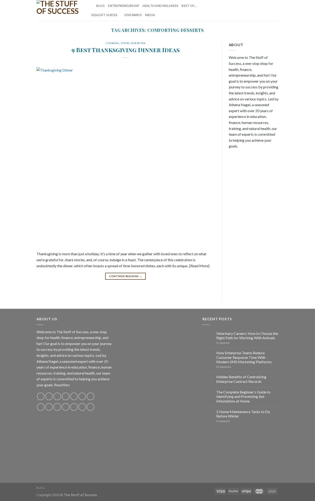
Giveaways (133, 15)
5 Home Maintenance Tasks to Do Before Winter (243, 413)
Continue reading (125, 276)
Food (125, 43)
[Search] (91, 5)
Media (150, 15)
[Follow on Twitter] (251, 10)
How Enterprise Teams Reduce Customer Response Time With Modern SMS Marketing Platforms (244, 357)
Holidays (138, 43)
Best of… (188, 6)
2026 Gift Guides (104, 15)
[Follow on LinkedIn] (269, 10)
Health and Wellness (160, 6)
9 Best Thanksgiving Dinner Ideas (125, 50)
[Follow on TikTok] (245, 10)
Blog (100, 6)
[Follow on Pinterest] (263, 10)
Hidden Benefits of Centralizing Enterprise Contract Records (241, 379)
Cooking (112, 43)
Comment (223, 342)
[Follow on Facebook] (233, 10)
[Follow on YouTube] (275, 10)
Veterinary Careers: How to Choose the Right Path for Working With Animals (247, 335)
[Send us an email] (257, 10)
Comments (223, 366)
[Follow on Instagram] (239, 10)
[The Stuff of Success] (59, 10)
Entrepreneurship (123, 6)
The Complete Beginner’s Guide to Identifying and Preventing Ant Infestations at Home (243, 396)
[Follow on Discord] (90, 396)
